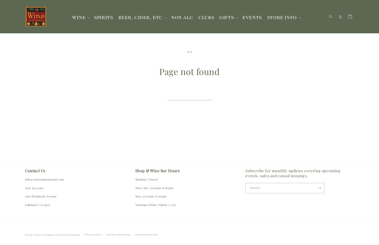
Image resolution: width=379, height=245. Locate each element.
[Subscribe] (319, 188)
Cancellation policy (146, 234)
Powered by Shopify (68, 234)
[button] (80, 18)
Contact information (118, 234)
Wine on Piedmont (45, 234)
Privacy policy (93, 234)
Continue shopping (189, 94)
